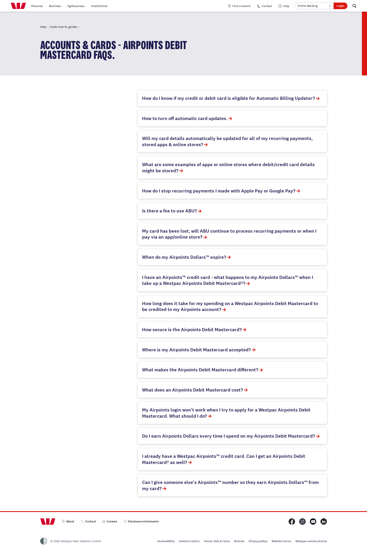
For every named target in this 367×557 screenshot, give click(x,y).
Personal (37, 6)
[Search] (354, 6)
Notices (239, 541)
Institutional (99, 6)
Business (55, 6)
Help (286, 6)
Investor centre (189, 541)
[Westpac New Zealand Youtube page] (313, 521)
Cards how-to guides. (64, 27)
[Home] (18, 6)
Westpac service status (311, 541)
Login (340, 6)
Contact (267, 6)
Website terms (281, 541)
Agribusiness (76, 6)
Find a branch (241, 6)
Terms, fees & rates (217, 541)
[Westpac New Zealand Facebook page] (292, 521)
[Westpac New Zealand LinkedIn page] (323, 521)
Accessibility (166, 541)
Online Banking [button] (308, 6)
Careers (112, 521)
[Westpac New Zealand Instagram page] (302, 521)
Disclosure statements (143, 521)
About (70, 521)
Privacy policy (258, 541)
